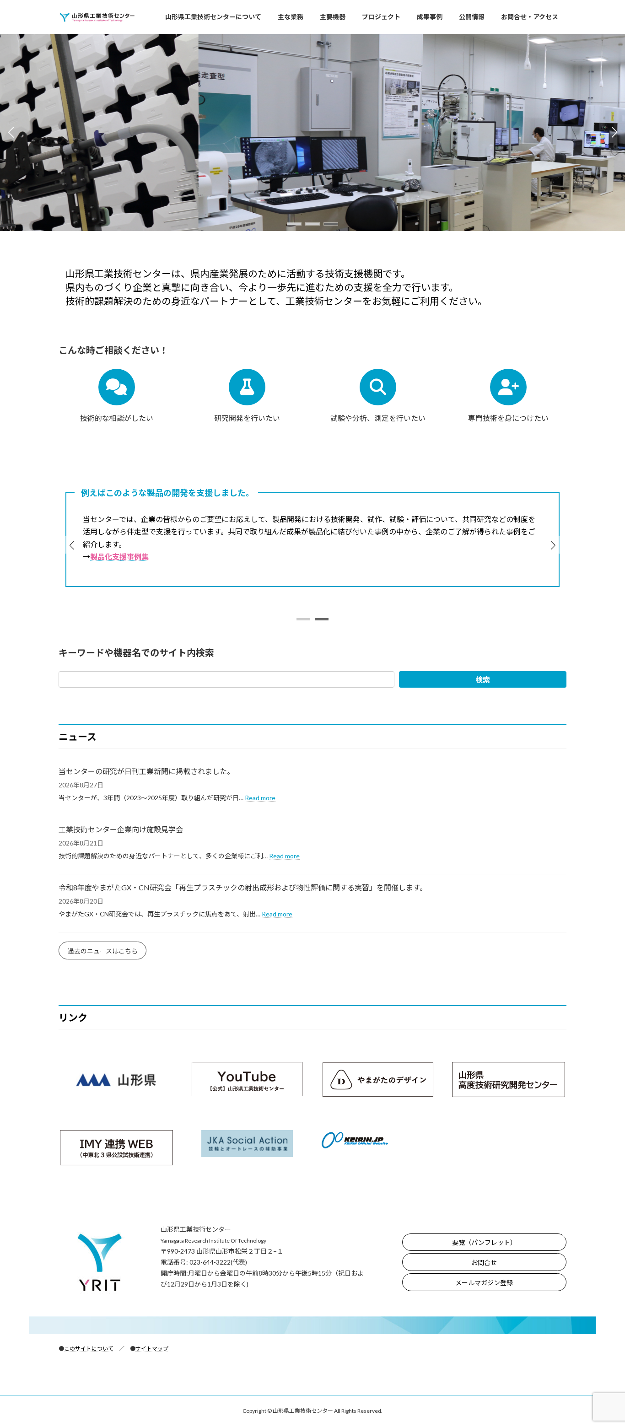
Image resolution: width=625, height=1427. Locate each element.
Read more (260, 798)
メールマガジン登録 (484, 1283)
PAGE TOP (601, 1375)
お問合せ (484, 1262)
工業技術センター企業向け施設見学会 (121, 829)
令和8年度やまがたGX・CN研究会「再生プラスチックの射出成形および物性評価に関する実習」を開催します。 (243, 887)
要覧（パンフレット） (484, 1242)
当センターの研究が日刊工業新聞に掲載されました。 (146, 771)
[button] (294, 224)
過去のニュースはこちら (103, 951)
